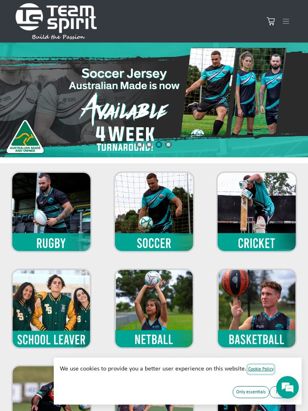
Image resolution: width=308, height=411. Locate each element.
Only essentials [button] (251, 392)
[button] (154, 100)
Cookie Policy (261, 369)
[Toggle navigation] (286, 21)
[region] (154, 100)
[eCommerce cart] (270, 21)
